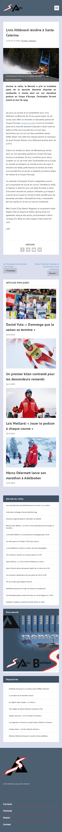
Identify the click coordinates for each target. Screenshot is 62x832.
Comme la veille (28, 123)
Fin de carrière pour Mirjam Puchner (19, 582)
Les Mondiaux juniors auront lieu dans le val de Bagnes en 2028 (29, 595)
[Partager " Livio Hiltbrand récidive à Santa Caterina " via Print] (40, 250)
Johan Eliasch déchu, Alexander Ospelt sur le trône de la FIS (28, 568)
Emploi (6, 817)
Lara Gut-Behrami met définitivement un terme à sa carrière (28, 505)
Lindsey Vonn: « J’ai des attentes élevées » (24, 729)
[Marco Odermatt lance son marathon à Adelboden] (31, 452)
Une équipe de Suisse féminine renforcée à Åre (26, 709)
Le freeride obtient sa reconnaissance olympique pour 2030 (27, 534)
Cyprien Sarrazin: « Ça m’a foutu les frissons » (25, 716)
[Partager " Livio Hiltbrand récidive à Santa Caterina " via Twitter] (28, 250)
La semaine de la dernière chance (21, 695)
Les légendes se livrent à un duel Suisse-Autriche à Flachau (30, 722)
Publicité (7, 810)
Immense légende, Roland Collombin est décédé (23, 519)
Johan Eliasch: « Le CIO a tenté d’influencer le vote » (25, 561)
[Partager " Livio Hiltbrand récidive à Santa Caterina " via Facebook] (22, 250)
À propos (7, 804)
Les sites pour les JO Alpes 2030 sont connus (22, 541)
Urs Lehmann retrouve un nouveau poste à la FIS (24, 555)
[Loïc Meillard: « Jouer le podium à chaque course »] (31, 403)
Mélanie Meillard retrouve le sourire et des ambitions (28, 736)
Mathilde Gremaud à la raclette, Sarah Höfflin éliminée (29, 689)
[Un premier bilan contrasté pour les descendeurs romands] (31, 353)
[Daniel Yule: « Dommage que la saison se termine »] (31, 304)
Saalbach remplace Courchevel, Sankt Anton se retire (25, 602)
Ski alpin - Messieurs (28, 41)
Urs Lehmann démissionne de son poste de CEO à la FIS (26, 575)
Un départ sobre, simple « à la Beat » (22, 702)
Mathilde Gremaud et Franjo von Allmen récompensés (26, 588)
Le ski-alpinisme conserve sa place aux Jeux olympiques (26, 548)
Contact (7, 824)
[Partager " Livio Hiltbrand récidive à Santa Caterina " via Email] (34, 250)
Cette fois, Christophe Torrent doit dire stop (21, 512)
